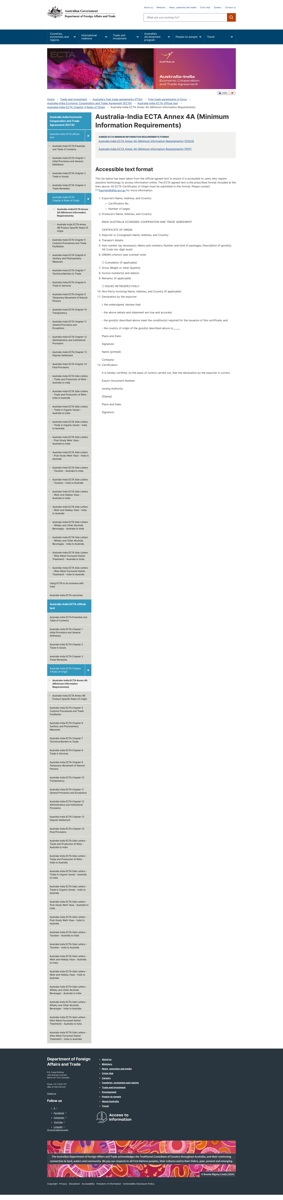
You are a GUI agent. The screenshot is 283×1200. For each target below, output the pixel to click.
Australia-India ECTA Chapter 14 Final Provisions (69, 366)
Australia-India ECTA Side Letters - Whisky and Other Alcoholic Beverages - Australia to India (70, 525)
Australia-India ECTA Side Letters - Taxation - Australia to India (70, 469)
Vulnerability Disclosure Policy (138, 1183)
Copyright (52, 1183)
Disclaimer (74, 1183)
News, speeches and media (182, 7)
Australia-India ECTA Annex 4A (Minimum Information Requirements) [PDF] (145, 149)
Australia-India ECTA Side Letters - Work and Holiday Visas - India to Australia (70, 510)
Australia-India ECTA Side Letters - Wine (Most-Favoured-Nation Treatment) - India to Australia (70, 571)
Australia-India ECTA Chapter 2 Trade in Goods (68, 175)
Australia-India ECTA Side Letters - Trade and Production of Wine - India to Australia (70, 394)
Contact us (230, 7)
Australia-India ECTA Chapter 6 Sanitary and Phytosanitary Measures (69, 258)
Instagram (59, 1117)
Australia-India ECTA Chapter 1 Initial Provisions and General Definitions (68, 161)
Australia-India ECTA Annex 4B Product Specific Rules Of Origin (72, 227)
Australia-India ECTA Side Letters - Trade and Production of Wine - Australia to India (70, 379)
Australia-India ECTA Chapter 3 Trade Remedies (69, 187)
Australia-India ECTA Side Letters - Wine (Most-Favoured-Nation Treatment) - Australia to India (70, 555)
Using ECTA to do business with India (67, 585)
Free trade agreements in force (167, 99)
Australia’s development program (152, 37)
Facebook (59, 1113)
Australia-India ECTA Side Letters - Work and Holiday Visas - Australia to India (70, 494)
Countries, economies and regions (59, 37)
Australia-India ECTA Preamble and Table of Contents (68, 148)
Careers (217, 7)
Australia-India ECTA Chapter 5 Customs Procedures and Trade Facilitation (69, 243)
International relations (89, 37)
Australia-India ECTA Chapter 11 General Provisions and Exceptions (69, 324)
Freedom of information (108, 1183)
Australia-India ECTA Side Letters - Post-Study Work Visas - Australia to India (70, 440)
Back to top (272, 1195)
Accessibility (88, 1183)
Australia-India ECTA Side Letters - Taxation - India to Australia (70, 481)
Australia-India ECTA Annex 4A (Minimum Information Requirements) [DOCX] (146, 141)
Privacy (63, 1183)
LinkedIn (58, 1127)
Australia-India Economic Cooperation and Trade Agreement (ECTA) (89, 103)
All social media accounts (57, 1130)
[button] (226, 93)
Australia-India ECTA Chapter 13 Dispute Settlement (69, 354)
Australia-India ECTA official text (157, 103)
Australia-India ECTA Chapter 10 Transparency (69, 311)
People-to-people (187, 36)
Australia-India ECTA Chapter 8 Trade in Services (69, 284)
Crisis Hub (205, 7)
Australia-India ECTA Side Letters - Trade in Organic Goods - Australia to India (70, 409)
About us (148, 7)
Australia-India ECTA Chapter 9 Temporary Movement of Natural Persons (69, 297)
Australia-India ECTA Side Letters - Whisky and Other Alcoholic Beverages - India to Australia (70, 540)
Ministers (161, 7)
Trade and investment (119, 37)
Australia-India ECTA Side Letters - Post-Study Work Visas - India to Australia (70, 455)
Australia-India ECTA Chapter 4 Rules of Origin (76, 107)
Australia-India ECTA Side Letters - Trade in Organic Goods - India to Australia (70, 425)
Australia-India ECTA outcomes (66, 595)
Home (51, 99)
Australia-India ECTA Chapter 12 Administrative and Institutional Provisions (69, 340)
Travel (211, 36)
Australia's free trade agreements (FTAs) (118, 99)
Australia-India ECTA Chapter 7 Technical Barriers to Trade (68, 272)
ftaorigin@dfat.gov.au (112, 190)
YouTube (58, 1122)
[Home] (93, 12)
